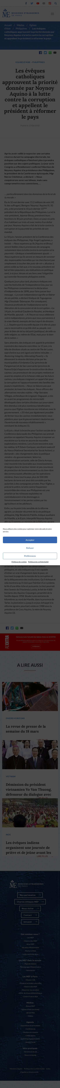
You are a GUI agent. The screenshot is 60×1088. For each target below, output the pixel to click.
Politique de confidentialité (38, 562)
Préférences (30, 556)
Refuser (30, 548)
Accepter (30, 540)
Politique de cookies (19, 562)
